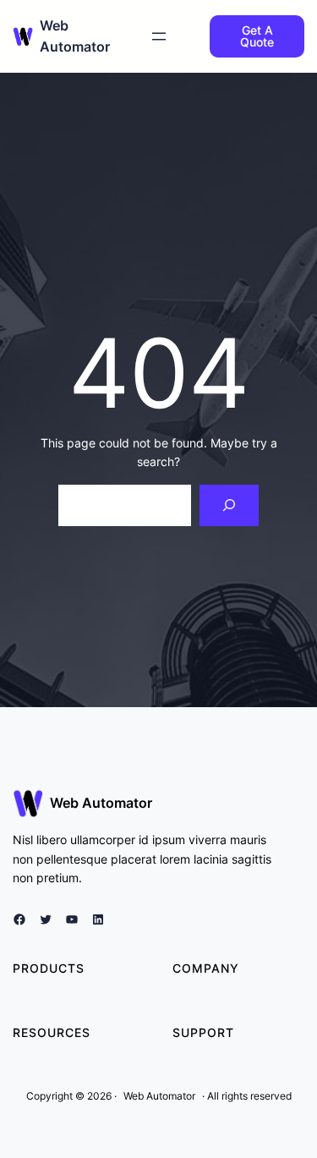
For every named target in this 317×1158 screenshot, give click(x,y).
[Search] (229, 505)
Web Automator (101, 802)
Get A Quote (257, 36)
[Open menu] (159, 36)
